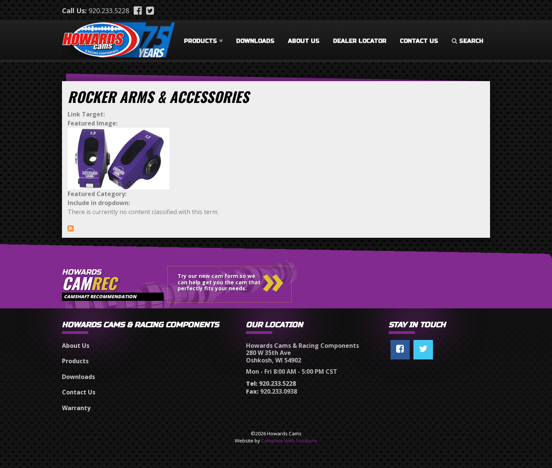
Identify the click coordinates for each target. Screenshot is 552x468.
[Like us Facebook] (400, 349)
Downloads (255, 41)
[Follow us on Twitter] (423, 349)
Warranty (76, 408)
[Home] (118, 38)
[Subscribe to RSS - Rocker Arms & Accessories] (71, 227)
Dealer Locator (359, 41)
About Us (304, 41)
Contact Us (419, 41)
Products (200, 41)
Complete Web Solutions (289, 440)
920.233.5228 (109, 10)
